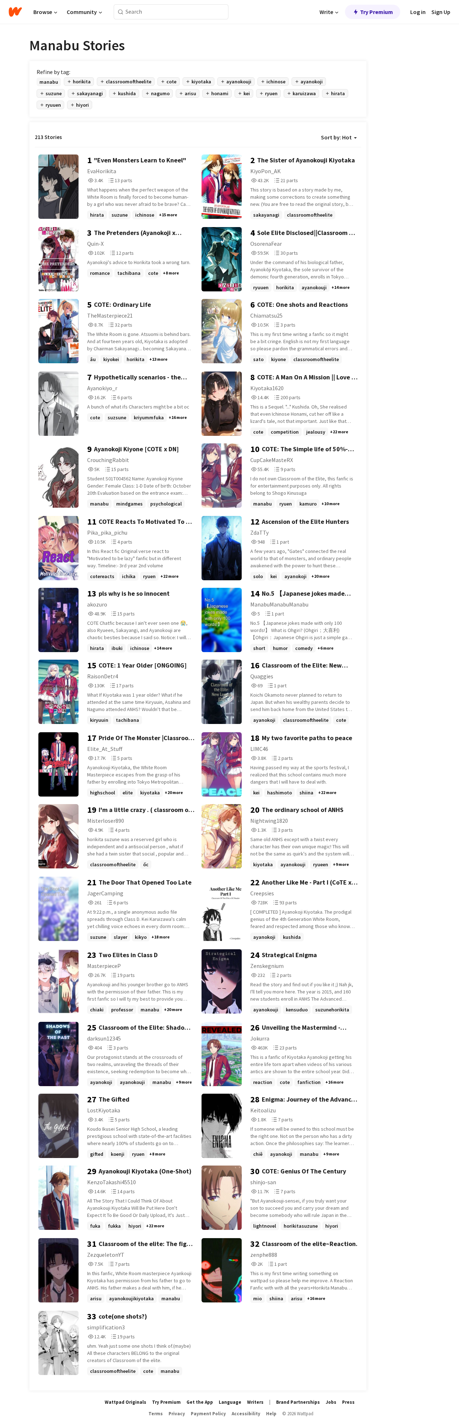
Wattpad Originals (125, 1402)
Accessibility (246, 1414)
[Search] (121, 12)
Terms (155, 1414)
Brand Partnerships (298, 1402)
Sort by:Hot (336, 137)
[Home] (15, 12)
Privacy (177, 1414)
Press (348, 1402)
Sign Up (440, 11)
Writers (255, 1402)
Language (230, 1402)
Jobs (331, 1402)
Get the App (199, 1402)
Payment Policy (208, 1414)
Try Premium (376, 11)
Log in (418, 11)
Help (271, 1414)
